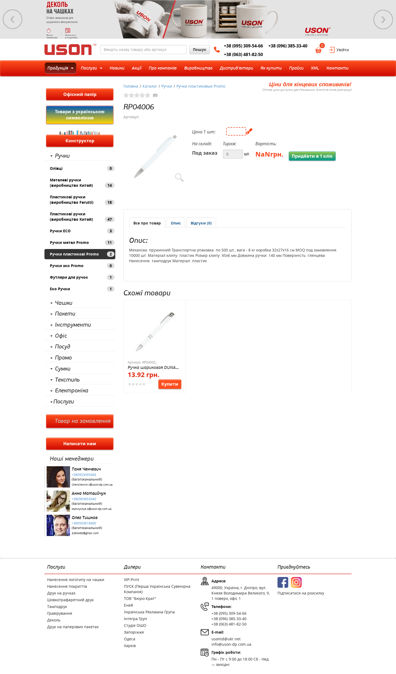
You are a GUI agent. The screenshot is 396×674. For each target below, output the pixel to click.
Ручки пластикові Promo (81, 254)
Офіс (61, 336)
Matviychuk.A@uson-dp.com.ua (92, 509)
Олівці (81, 168)
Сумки (62, 368)
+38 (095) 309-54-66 (243, 46)
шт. (247, 153)
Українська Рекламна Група (149, 611)
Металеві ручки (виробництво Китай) (81, 182)
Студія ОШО (135, 625)
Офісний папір (79, 94)
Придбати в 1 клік (312, 156)
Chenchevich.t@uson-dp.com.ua (92, 484)
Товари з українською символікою (80, 115)
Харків (130, 645)
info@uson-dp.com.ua (231, 644)
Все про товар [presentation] (147, 223)
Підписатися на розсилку (300, 593)
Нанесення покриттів (67, 586)
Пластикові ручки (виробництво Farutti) (81, 199)
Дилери (132, 567)
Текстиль (67, 379)
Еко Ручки (81, 288)
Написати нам (79, 444)
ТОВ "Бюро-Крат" (140, 598)
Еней (128, 605)
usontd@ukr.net (226, 638)
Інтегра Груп (135, 618)
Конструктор (79, 141)
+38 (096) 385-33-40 (287, 46)
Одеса (129, 638)
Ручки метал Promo (81, 242)
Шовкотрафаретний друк (70, 599)
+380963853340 (84, 499)
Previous (13, 19)
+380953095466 (84, 474)
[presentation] (176, 223)
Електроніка (71, 390)
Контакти (213, 567)
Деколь (53, 620)
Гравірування (59, 613)
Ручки (62, 156)
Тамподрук (57, 606)
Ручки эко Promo (81, 265)
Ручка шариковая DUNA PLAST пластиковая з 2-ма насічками (152, 367)
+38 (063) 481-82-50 (243, 54)
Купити (169, 384)
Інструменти (73, 325)
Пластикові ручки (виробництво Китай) (81, 216)
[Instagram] (296, 582)
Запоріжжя (134, 632)
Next (383, 19)
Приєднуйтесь (293, 567)
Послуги (63, 401)
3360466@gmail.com (85, 533)
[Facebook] (282, 582)
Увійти (342, 49)
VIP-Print (131, 579)
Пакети (65, 313)
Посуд (62, 346)
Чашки (63, 303)
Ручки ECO (81, 230)
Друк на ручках (61, 593)
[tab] (147, 222)
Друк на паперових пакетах (73, 626)
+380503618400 (84, 523)
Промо (63, 357)
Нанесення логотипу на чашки (75, 579)
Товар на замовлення (82, 421)
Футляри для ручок (81, 277)
